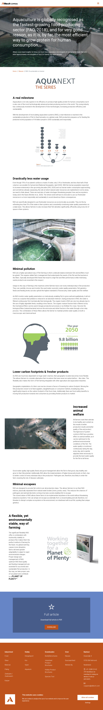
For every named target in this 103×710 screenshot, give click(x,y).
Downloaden (49, 652)
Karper (7, 681)
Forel (6, 656)
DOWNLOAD (51, 627)
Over (67, 652)
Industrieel (9, 652)
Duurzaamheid (70, 660)
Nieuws (21, 71)
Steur (6, 660)
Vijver (27, 665)
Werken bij (68, 665)
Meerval (7, 665)
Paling (7, 669)
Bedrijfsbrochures (51, 656)
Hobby (27, 652)
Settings (87, 702)
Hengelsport (29, 656)
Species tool (49, 677)
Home (15, 71)
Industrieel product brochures (48, 662)
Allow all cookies (87, 697)
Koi (26, 660)
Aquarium (28, 669)
